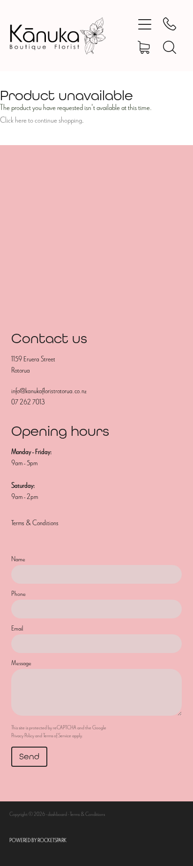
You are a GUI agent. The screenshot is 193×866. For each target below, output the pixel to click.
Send (29, 756)
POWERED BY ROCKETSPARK (38, 840)
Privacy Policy (22, 735)
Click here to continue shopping (41, 120)
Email (17, 628)
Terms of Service (57, 735)
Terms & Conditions (35, 523)
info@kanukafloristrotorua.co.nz (49, 391)
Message (21, 663)
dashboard (57, 814)
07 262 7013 (28, 402)
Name (18, 559)
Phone (18, 593)
